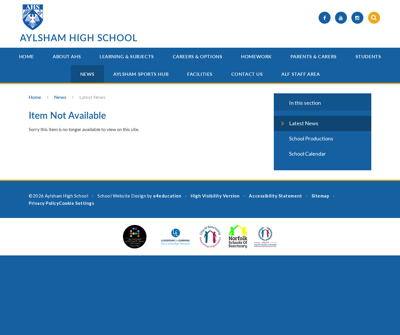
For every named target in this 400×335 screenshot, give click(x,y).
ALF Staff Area (300, 74)
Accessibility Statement (275, 195)
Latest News (92, 97)
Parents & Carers (313, 56)
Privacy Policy (44, 203)
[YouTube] (341, 18)
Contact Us (247, 74)
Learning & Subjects (127, 56)
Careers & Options (198, 56)
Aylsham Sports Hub (140, 74)
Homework (256, 56)
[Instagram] (357, 18)
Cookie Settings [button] (76, 203)
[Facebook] (325, 18)
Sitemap (320, 195)
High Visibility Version (215, 195)
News (87, 74)
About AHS (67, 56)
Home (26, 56)
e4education (167, 195)
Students (368, 56)
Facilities (200, 74)
